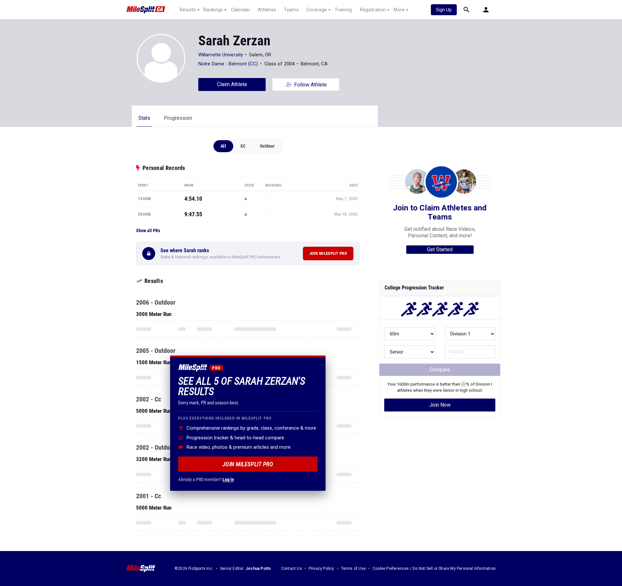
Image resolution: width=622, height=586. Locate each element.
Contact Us (291, 568)
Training (343, 9)
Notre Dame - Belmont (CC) (228, 64)
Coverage (316, 9)
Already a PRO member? (206, 479)
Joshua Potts (258, 568)
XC (243, 146)
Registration (373, 9)
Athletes (267, 9)
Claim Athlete (232, 84)
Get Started (440, 249)
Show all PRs (148, 230)
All (223, 146)
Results (188, 9)
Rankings (213, 9)
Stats (144, 118)
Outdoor (267, 146)
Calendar (240, 9)
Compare (440, 369)
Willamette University (220, 55)
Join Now (440, 405)
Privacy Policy (321, 568)
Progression (178, 118)
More (399, 9)
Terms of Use (353, 568)
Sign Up (444, 9)
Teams (291, 9)
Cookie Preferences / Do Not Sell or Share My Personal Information (434, 568)
